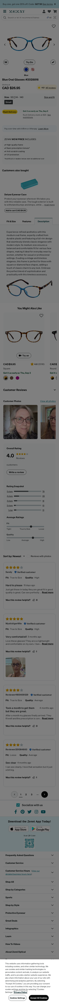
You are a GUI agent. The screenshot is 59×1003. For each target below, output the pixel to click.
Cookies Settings (17, 998)
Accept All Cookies (38, 998)
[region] (29, 981)
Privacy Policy (20, 992)
